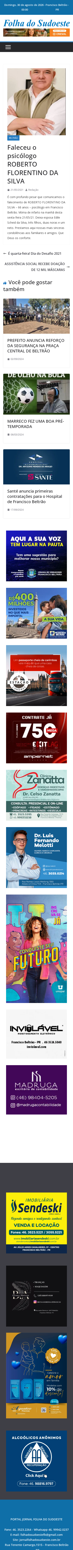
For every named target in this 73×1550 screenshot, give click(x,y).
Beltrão (13, 137)
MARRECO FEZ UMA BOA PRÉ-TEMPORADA (35, 423)
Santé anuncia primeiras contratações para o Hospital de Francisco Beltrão (34, 496)
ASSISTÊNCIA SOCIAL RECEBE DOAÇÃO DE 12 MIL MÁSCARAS (35, 267)
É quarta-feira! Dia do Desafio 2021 (34, 253)
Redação (33, 190)
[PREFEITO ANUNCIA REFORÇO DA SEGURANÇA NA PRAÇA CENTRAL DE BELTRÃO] (36, 301)
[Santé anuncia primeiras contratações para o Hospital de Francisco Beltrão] (36, 452)
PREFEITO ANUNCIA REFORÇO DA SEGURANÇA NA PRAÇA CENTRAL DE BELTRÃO (35, 346)
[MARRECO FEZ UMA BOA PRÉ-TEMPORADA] (36, 376)
